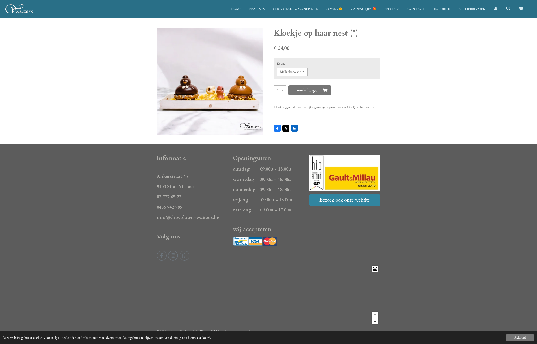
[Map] (268, 294)
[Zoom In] (375, 315)
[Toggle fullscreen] (375, 269)
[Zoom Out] (375, 321)
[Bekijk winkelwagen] (520, 8)
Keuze (281, 63)
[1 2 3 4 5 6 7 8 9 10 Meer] (280, 90)
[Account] (495, 8)
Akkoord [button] (520, 338)
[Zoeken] (508, 8)
